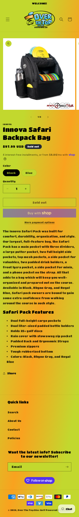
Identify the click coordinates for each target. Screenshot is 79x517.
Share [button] (11, 373)
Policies (14, 438)
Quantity (9, 181)
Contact (14, 429)
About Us (14, 420)
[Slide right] (48, 117)
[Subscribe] (67, 466)
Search (13, 412)
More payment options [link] (40, 222)
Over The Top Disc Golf (31, 510)
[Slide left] (31, 117)
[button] (7, 19)
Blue (31, 173)
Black (13, 173)
